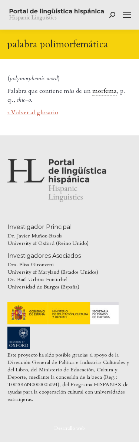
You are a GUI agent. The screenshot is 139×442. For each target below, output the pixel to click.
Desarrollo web (69, 428)
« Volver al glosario (32, 112)
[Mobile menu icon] (127, 14)
